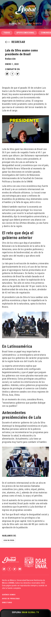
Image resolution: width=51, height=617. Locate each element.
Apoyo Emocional (25, 33)
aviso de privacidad (11, 599)
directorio (7, 602)
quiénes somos (8, 595)
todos (7, 33)
